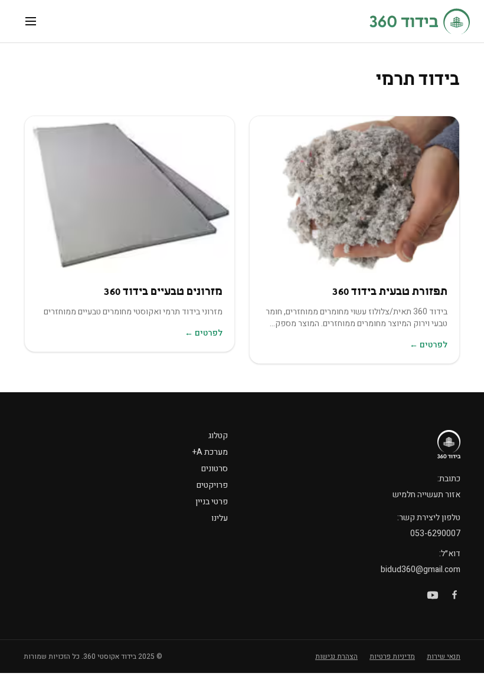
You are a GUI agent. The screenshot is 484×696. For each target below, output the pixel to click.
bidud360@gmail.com (420, 569)
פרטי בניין (211, 501)
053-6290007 (435, 533)
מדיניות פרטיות (392, 656)
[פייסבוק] (454, 595)
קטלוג (218, 435)
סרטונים (214, 468)
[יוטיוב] (432, 595)
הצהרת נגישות (336, 656)
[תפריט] (30, 21)
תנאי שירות (443, 656)
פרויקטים (212, 485)
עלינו (219, 518)
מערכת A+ (210, 452)
